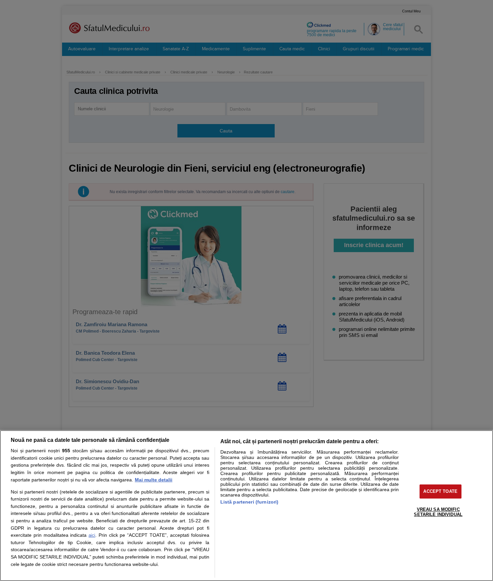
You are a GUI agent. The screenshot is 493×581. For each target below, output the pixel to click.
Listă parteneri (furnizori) (249, 502)
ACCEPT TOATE (440, 491)
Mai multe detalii (153, 479)
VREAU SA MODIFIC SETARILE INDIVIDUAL (438, 512)
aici (92, 535)
